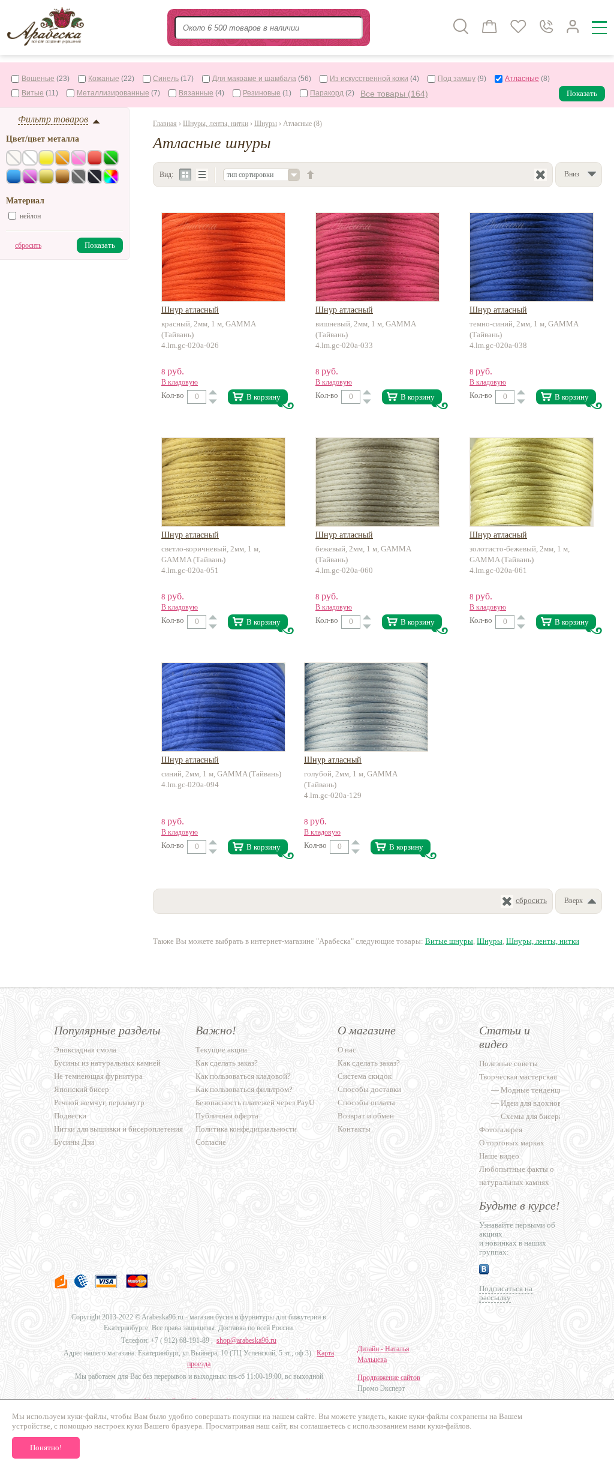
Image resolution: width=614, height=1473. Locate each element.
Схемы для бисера (531, 1116)
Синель (166, 78)
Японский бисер (81, 1089)
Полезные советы (508, 1063)
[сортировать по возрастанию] (310, 174)
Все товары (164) (394, 93)
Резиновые (262, 93)
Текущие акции (221, 1049)
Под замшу (456, 78)
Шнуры (265, 123)
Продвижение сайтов (388, 1377)
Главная (165, 123)
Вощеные (38, 78)
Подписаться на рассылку (505, 1293)
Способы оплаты (366, 1102)
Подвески (70, 1115)
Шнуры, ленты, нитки (215, 123)
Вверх (573, 900)
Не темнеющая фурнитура (98, 1076)
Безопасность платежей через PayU (254, 1102)
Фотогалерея (500, 1129)
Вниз (571, 174)
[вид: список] (202, 175)
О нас (347, 1049)
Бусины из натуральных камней (107, 1062)
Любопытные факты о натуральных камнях (516, 1176)
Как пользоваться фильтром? (244, 1089)
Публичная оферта (226, 1115)
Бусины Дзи (74, 1142)
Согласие (210, 1142)
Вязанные (196, 93)
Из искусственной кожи (369, 78)
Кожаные (103, 78)
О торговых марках (511, 1142)
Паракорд (327, 93)
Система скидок (365, 1076)
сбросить (28, 245)
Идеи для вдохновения (539, 1103)
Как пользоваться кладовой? (243, 1076)
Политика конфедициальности (246, 1128)
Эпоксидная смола (85, 1049)
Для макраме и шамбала (254, 78)
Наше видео (499, 1155)
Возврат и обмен (366, 1115)
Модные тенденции (534, 1089)
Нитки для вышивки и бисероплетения (118, 1128)
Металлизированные (113, 93)
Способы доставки (369, 1089)
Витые (33, 93)
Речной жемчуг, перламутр (99, 1102)
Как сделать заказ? (226, 1062)
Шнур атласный (190, 309)
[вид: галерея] (185, 175)
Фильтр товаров (53, 119)
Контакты (354, 1128)
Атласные (522, 78)
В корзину (263, 396)
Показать (582, 93)
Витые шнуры (449, 941)
